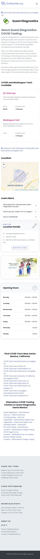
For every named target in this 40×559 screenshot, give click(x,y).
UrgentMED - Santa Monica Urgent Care (18, 420)
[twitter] (2, 525)
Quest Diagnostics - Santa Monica (16, 412)
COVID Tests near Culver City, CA (16, 381)
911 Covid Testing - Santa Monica (15, 427)
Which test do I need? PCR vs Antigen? (17, 212)
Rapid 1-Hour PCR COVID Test (12, 470)
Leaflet (16, 190)
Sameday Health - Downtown (14, 425)
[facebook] (4, 525)
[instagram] (6, 525)
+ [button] (3, 164)
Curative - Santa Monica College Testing (18, 439)
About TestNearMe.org (10, 529)
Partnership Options (9, 532)
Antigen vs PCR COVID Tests (12, 513)
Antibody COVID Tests (9, 478)
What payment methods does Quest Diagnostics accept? (17, 205)
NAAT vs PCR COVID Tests (11, 510)
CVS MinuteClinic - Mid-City (13, 417)
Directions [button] (21, 248)
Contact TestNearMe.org (10, 534)
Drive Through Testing (9, 490)
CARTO (36, 190)
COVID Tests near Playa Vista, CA (16, 383)
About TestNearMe (10, 217)
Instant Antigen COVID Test (11, 475)
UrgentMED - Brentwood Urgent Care (17, 422)
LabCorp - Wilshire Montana (14, 415)
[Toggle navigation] (37, 3)
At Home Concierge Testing (11, 493)
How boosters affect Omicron (12, 508)
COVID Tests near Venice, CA (14, 366)
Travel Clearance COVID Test (12, 473)
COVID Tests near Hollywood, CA (15, 396)
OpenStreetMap (23, 190)
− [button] (3, 167)
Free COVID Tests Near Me (11, 495)
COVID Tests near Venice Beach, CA (17, 368)
